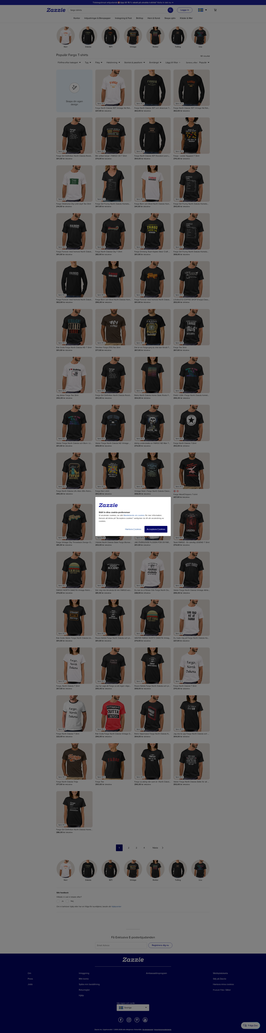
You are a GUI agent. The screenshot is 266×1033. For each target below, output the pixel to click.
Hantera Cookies (133, 529)
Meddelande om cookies (134, 515)
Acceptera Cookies (156, 529)
